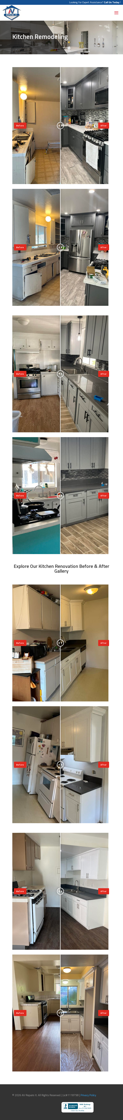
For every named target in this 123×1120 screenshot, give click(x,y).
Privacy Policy (88, 1095)
